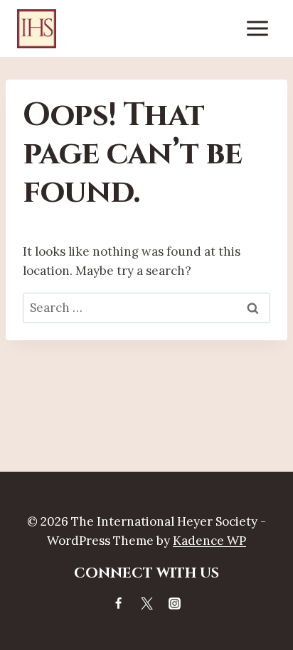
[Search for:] (146, 307)
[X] (146, 603)
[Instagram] (174, 603)
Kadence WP (209, 540)
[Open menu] (257, 28)
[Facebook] (119, 603)
